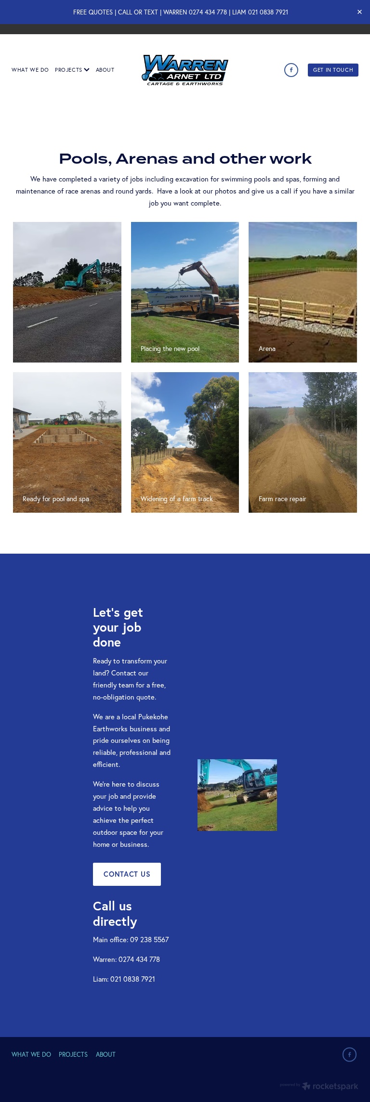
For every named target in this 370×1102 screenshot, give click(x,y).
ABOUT (105, 69)
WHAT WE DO (30, 69)
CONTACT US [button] (127, 874)
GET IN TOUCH (333, 69)
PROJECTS (69, 69)
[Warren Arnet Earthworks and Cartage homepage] (185, 70)
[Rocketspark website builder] (319, 1087)
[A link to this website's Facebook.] (291, 70)
